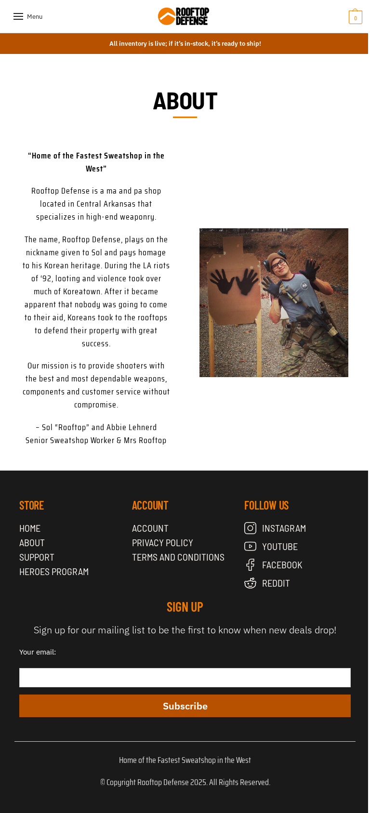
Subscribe (185, 705)
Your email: (37, 651)
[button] (340, 16)
